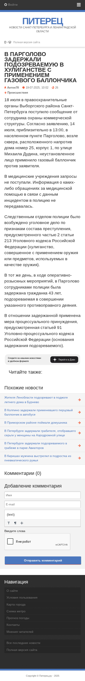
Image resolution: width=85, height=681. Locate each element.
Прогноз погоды (18, 618)
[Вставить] (22, 523)
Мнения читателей (20, 631)
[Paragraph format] (15, 523)
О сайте (12, 590)
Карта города (16, 604)
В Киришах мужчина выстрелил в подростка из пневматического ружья (37, 458)
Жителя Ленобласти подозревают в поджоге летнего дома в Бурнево (36, 400)
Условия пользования (22, 597)
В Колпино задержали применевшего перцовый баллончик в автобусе (38, 412)
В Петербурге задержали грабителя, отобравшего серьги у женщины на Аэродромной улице (40, 433)
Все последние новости (23, 643)
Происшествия (17, 92)
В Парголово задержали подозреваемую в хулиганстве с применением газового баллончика (40, 67)
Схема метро (16, 611)
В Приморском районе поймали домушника (35, 422)
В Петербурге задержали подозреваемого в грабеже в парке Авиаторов (35, 445)
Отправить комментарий (43, 560)
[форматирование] (8, 523)
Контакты (13, 624)
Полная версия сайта (26, 42)
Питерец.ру (45, 675)
